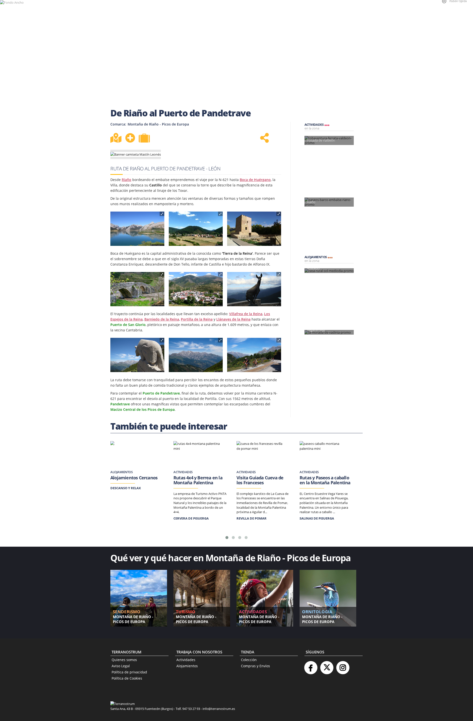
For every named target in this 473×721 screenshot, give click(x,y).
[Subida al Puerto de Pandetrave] (254, 355)
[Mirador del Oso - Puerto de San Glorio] (137, 355)
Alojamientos (187, 666)
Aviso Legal (121, 666)
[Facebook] (310, 665)
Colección (249, 659)
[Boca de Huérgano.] (196, 229)
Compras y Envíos (255, 666)
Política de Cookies (127, 678)
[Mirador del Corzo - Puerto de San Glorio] (254, 289)
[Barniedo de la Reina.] (196, 289)
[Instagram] (343, 665)
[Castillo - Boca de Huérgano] (254, 229)
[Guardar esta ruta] (130, 138)
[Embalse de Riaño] (137, 229)
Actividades (185, 659)
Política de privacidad (129, 672)
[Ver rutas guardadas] (145, 139)
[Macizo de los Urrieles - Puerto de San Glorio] (196, 355)
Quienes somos (124, 659)
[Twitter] (327, 665)
